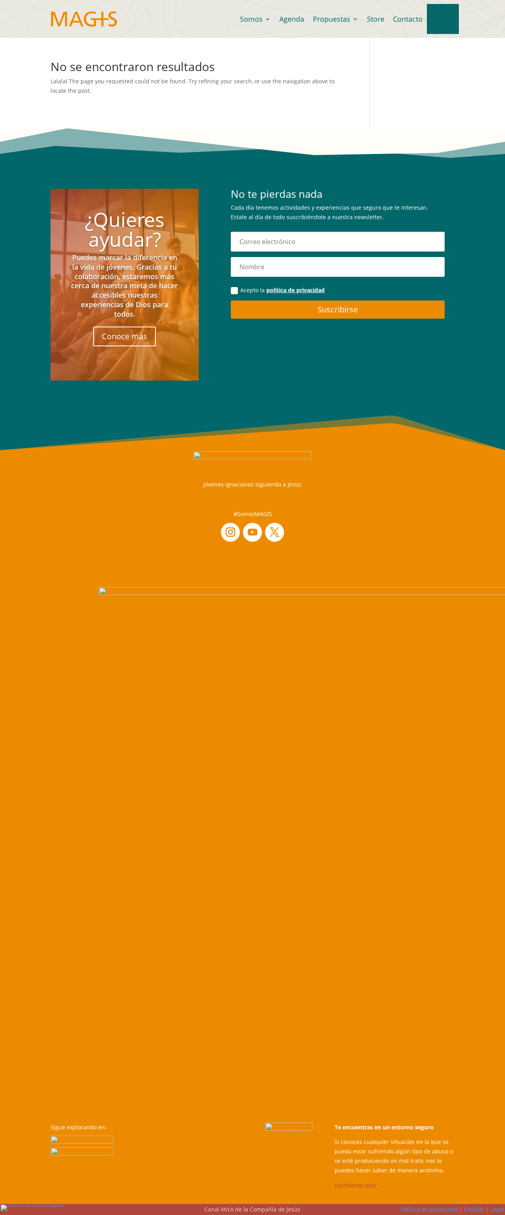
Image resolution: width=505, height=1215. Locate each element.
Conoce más (124, 336)
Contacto (408, 19)
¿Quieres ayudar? (125, 229)
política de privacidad (295, 290)
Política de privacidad (429, 1209)
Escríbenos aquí (356, 1185)
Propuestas (331, 19)
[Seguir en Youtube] (252, 532)
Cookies (474, 1209)
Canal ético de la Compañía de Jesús (252, 1209)
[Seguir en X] (274, 532)
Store (375, 19)
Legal (497, 1209)
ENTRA (442, 19)
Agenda (291, 19)
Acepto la (282, 290)
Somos (251, 19)
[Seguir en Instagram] (230, 532)
